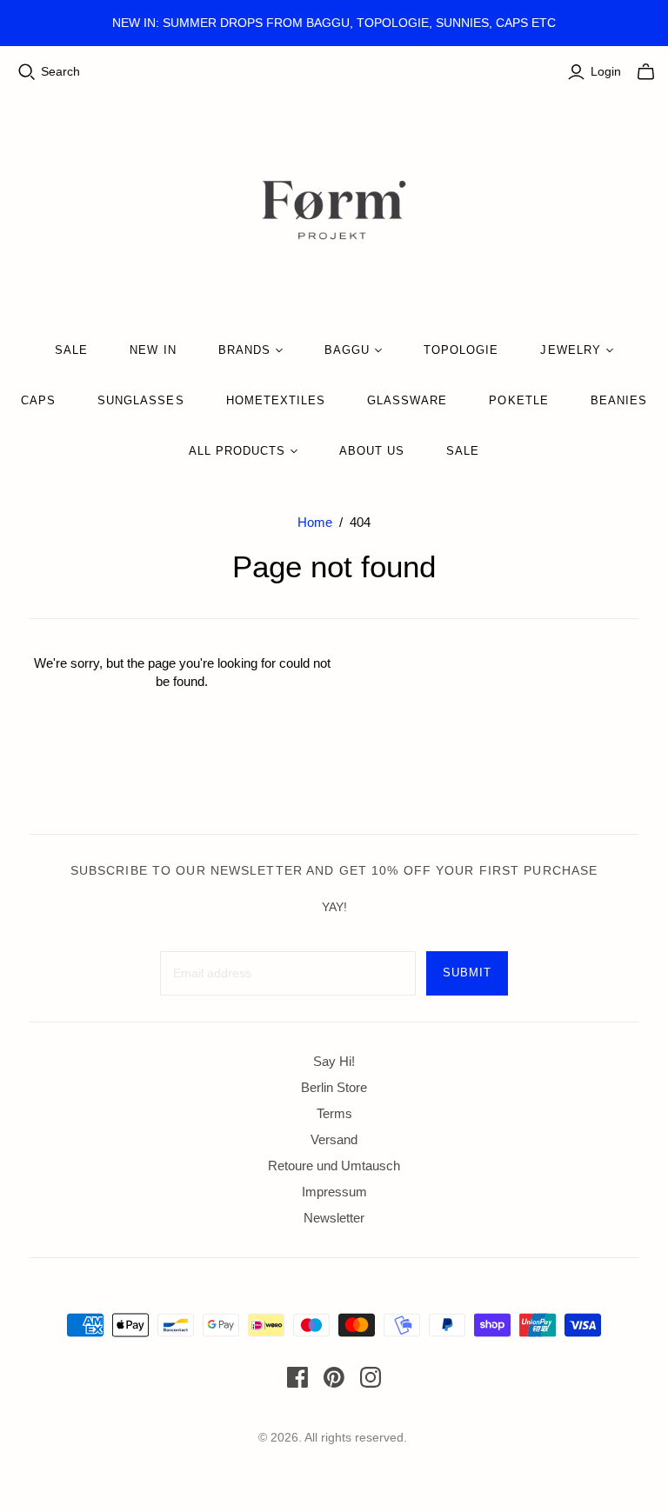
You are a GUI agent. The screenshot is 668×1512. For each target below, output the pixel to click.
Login (606, 71)
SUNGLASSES (140, 400)
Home (314, 522)
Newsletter (334, 1217)
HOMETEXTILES (275, 400)
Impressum (334, 1191)
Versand (334, 1139)
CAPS (38, 400)
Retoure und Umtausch (334, 1165)
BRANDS (244, 349)
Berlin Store (334, 1087)
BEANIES (619, 400)
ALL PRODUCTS (237, 450)
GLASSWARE (407, 400)
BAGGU (347, 349)
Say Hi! (334, 1061)
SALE (71, 349)
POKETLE (518, 400)
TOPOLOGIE (461, 349)
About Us (371, 450)
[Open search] (27, 72)
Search (60, 71)
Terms (334, 1113)
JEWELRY (570, 349)
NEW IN (153, 349)
